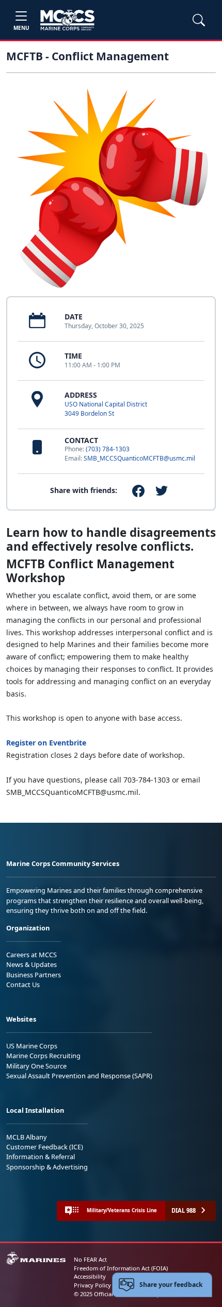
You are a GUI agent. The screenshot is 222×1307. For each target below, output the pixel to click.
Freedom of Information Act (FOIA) (121, 1268)
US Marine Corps (31, 1045)
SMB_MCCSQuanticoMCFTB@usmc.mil (139, 458)
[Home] (67, 20)
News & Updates (31, 964)
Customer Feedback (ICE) (44, 1146)
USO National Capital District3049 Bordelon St (106, 409)
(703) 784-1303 (108, 449)
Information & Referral (40, 1156)
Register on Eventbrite (46, 743)
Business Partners (33, 974)
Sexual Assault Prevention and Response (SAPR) (79, 1075)
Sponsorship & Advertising (47, 1167)
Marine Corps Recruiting (43, 1055)
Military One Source (36, 1066)
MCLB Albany (26, 1137)
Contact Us (23, 984)
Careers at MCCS (31, 954)
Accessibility (90, 1276)
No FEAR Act (90, 1259)
